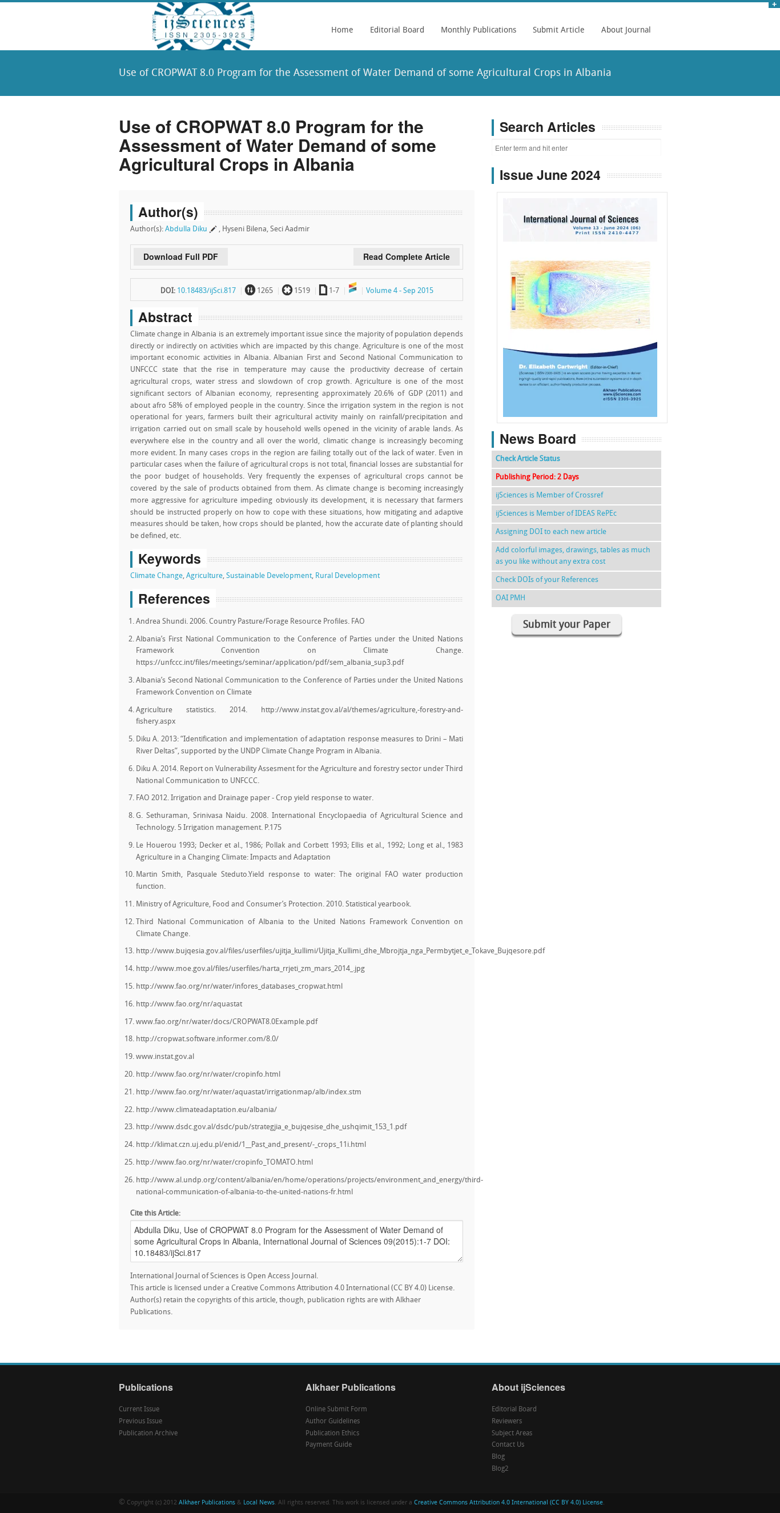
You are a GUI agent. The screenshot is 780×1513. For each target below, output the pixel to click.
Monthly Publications (475, 34)
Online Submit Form (336, 1409)
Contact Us (508, 1445)
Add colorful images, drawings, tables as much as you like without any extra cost (573, 556)
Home (342, 30)
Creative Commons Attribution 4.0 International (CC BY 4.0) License (508, 1503)
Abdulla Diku (186, 229)
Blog (498, 1457)
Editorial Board (394, 34)
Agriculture (204, 576)
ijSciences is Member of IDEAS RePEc (556, 513)
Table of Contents (582, 275)
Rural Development (347, 576)
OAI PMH (510, 598)
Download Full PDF (180, 256)
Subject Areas (512, 1433)
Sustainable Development (269, 576)
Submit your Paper (566, 625)
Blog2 (500, 1469)
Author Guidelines (332, 1421)
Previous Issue (140, 1421)
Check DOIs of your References (547, 580)
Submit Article (555, 34)
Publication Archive (148, 1433)
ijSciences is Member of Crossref (549, 495)
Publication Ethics (332, 1433)
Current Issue (139, 1409)
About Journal (623, 34)
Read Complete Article (406, 256)
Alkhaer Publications (207, 1503)
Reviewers (507, 1421)
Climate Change (156, 576)
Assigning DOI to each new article (551, 532)
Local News (259, 1503)
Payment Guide (328, 1445)
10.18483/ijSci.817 (206, 291)
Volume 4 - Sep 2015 (399, 291)
